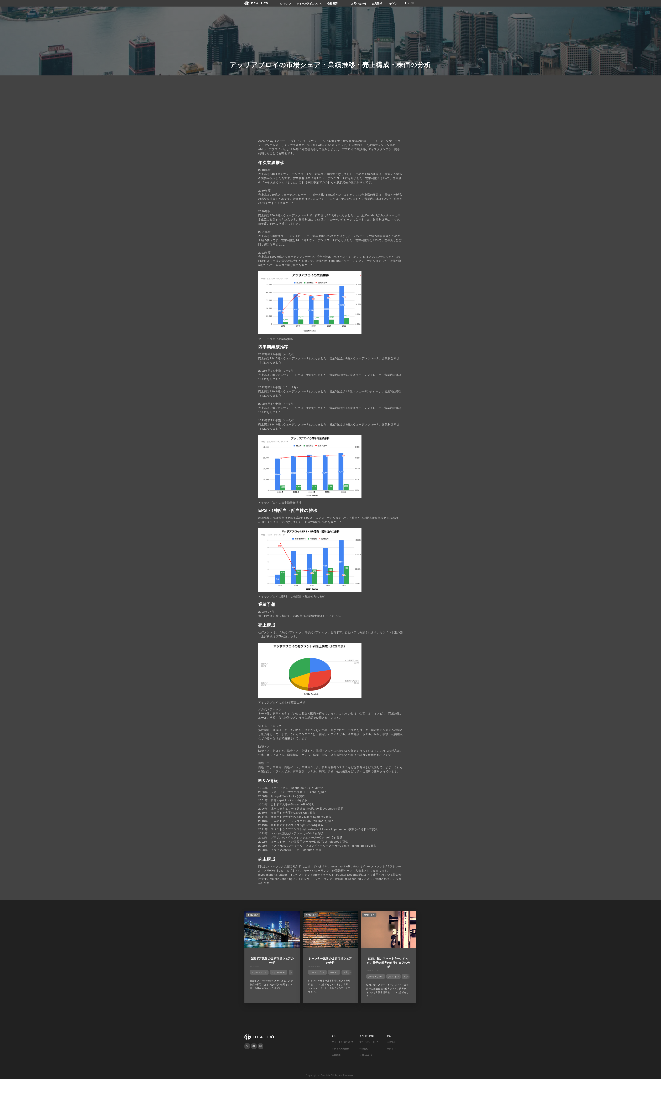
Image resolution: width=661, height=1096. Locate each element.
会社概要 (332, 3)
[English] (6, 10)
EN (412, 3)
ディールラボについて (309, 3)
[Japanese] (12, 10)
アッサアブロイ (259, 972)
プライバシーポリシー (370, 1041)
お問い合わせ (358, 3)
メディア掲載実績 (340, 1048)
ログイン (392, 3)
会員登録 (377, 3)
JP (404, 3)
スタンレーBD (279, 972)
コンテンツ (285, 3)
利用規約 (363, 1048)
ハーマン (334, 972)
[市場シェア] (272, 947)
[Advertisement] (330, 110)
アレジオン (393, 976)
